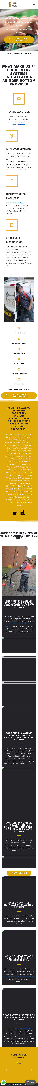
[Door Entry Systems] (13, 4)
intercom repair (19, 125)
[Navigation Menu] (34, 4)
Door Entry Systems (16, 203)
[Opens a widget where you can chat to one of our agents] (30, 1082)
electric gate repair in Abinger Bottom (19, 977)
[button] (19, 39)
